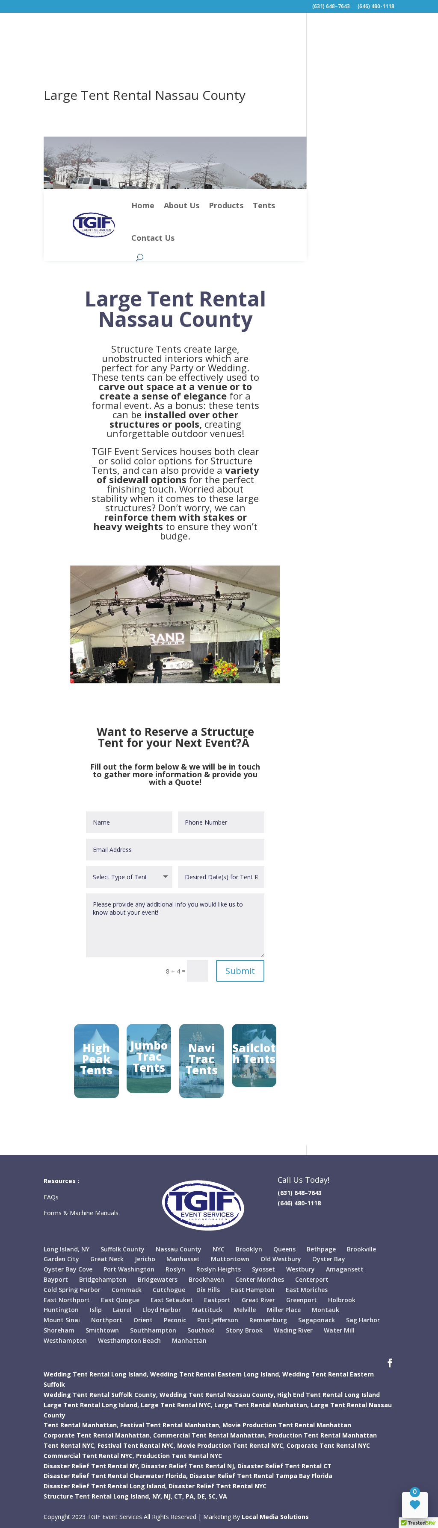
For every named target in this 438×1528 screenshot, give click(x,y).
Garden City (61, 1259)
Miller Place (284, 1310)
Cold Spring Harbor (72, 1290)
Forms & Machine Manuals (81, 1213)
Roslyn (175, 1269)
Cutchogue (169, 1290)
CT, (179, 1496)
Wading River (293, 1330)
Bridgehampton (103, 1279)
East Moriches (307, 1290)
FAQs (52, 1197)
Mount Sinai (62, 1320)
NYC (219, 1249)
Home (142, 205)
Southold (201, 1330)
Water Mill (339, 1330)
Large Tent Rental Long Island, (91, 1405)
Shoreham (59, 1330)
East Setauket (172, 1300)
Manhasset (183, 1259)
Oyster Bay (328, 1259)
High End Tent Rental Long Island (328, 1395)
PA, (190, 1496)
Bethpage (321, 1249)
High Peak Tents (96, 1059)
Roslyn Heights (218, 1269)
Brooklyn (249, 1249)
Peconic (175, 1320)
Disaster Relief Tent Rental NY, (91, 1466)
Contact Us (153, 238)
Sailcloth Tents (253, 1053)
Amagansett (345, 1269)
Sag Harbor (363, 1320)
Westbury (300, 1269)
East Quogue (120, 1300)
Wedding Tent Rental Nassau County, (217, 1395)
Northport (106, 1320)
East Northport (67, 1300)
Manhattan (189, 1340)
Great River (258, 1300)
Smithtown (102, 1330)
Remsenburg (268, 1320)
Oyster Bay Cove (68, 1269)
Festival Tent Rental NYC (136, 1445)
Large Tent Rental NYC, (177, 1405)
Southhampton (153, 1330)
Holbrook (341, 1300)
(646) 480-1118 (376, 7)
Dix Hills (208, 1290)
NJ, (168, 1496)
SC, (212, 1496)
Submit (240, 971)
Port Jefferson (217, 1320)
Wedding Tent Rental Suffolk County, (101, 1395)
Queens (284, 1249)
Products (226, 205)
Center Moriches (259, 1279)
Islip (96, 1310)
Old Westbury (280, 1259)
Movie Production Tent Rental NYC (230, 1445)
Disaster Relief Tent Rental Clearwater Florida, (116, 1476)
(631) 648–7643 (331, 7)
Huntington (61, 1310)
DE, (202, 1496)
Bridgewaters (158, 1279)
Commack (127, 1290)
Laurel (122, 1310)
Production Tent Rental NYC (179, 1456)
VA (223, 1496)
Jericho (145, 1259)
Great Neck (107, 1259)
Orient (143, 1320)
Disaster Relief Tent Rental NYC (217, 1486)
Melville (245, 1310)
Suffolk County (123, 1249)
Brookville (361, 1249)
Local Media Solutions (275, 1517)
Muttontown (230, 1259)
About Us (181, 205)
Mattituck (207, 1310)
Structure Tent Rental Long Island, (97, 1496)
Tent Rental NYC (69, 1445)
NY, (157, 1496)
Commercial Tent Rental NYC (88, 1456)
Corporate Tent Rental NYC (328, 1445)
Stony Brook (244, 1330)
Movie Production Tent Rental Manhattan (286, 1425)
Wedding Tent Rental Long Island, (96, 1374)
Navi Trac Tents (201, 1059)
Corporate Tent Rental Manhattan (97, 1435)
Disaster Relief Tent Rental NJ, (188, 1466)
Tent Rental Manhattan (80, 1425)
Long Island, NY (66, 1249)
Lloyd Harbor (161, 1310)
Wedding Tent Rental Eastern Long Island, (215, 1374)
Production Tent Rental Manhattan (322, 1435)
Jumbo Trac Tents (149, 1056)
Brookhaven (206, 1279)
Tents (264, 205)
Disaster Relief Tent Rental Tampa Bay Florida (260, 1476)
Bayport (56, 1279)
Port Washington (129, 1269)
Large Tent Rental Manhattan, (261, 1405)
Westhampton (65, 1340)
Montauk (325, 1310)
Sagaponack (316, 1320)
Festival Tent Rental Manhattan (169, 1425)
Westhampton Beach (129, 1340)
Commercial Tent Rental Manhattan (209, 1435)
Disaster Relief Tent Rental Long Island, (105, 1486)
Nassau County (178, 1249)
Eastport (217, 1300)
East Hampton (253, 1290)
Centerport (311, 1279)
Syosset (263, 1269)
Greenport (301, 1300)
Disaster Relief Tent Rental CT (284, 1466)
